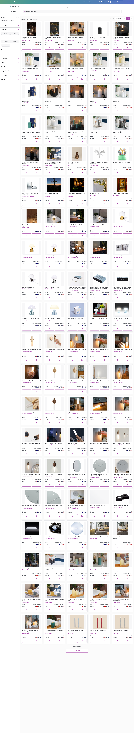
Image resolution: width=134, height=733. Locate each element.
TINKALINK (70, 633)
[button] (12, 2)
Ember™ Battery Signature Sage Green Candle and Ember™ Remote (31, 131)
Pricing (89, 2)
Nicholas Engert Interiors (28, 196)
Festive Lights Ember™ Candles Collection (75, 38)
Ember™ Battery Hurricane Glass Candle (75, 100)
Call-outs (102, 7)
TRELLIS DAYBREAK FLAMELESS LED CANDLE (76, 631)
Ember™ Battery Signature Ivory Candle (30, 69)
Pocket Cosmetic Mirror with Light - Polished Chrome (30, 194)
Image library (68, 7)
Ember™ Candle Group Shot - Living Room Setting (121, 600)
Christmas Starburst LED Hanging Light (30, 38)
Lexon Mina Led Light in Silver (75, 256)
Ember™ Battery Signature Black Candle (30, 163)
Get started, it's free (117, 2)
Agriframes (47, 196)
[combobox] (120, 18)
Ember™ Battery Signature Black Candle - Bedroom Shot (53, 163)
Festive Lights (71, 40)
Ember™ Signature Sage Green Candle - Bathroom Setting (54, 631)
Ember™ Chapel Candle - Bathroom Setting (121, 568)
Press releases (87, 7)
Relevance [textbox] (118, 18)
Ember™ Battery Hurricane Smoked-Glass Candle (31, 100)
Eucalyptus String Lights (96, 193)
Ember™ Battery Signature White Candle (98, 100)
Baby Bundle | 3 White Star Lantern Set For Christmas (99, 163)
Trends (81, 7)
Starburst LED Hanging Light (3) (120, 193)
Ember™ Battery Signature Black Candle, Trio (53, 100)
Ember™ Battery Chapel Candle (98, 68)
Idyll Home (93, 195)
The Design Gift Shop (50, 226)
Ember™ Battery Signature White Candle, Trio (53, 131)
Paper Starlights (94, 165)
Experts (108, 7)
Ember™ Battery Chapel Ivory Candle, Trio (122, 69)
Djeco (114, 164)
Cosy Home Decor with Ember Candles (99, 537)
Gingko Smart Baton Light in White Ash (31, 349)
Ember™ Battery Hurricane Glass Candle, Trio (121, 100)
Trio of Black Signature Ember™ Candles (52, 568)
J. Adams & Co (25, 227)
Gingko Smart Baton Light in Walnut (53, 412)
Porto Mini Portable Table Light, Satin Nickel (31, 225)
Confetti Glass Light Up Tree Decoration (74, 163)
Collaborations (115, 7)
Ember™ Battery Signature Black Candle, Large (98, 38)
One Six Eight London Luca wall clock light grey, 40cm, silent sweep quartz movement (76, 475)
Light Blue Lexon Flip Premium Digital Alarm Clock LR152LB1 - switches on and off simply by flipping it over (77, 288)
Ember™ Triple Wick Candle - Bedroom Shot (31, 600)
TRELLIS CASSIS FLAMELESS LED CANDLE (98, 631)
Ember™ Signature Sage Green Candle (99, 568)
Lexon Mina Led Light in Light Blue (30, 318)
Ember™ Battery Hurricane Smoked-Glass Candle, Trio (121, 131)
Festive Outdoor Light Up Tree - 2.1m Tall (53, 194)
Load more (77, 650)
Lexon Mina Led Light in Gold (52, 224)
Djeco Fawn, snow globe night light (121, 162)
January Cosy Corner (27, 568)
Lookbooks (96, 7)
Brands (76, 7)
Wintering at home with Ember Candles (120, 537)
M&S (69, 165)
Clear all (17, 17)
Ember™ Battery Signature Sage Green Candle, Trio (75, 131)
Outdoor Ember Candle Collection (76, 568)
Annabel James (26, 40)
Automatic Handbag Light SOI (97, 505)
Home (62, 7)
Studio (122, 7)
